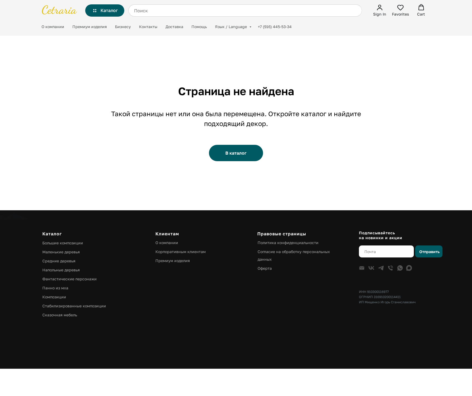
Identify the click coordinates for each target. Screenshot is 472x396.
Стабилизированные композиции (74, 306)
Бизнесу (123, 26)
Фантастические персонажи (69, 279)
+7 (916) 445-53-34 (275, 26)
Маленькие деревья (61, 252)
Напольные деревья (61, 270)
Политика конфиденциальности (288, 242)
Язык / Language (231, 26)
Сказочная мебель (59, 315)
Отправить (429, 251)
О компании (53, 26)
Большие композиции (62, 243)
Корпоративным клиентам (180, 251)
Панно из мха (55, 288)
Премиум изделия (89, 26)
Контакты (148, 26)
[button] (379, 10)
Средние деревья (58, 261)
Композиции (54, 297)
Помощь (199, 26)
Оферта (265, 268)
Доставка (174, 26)
